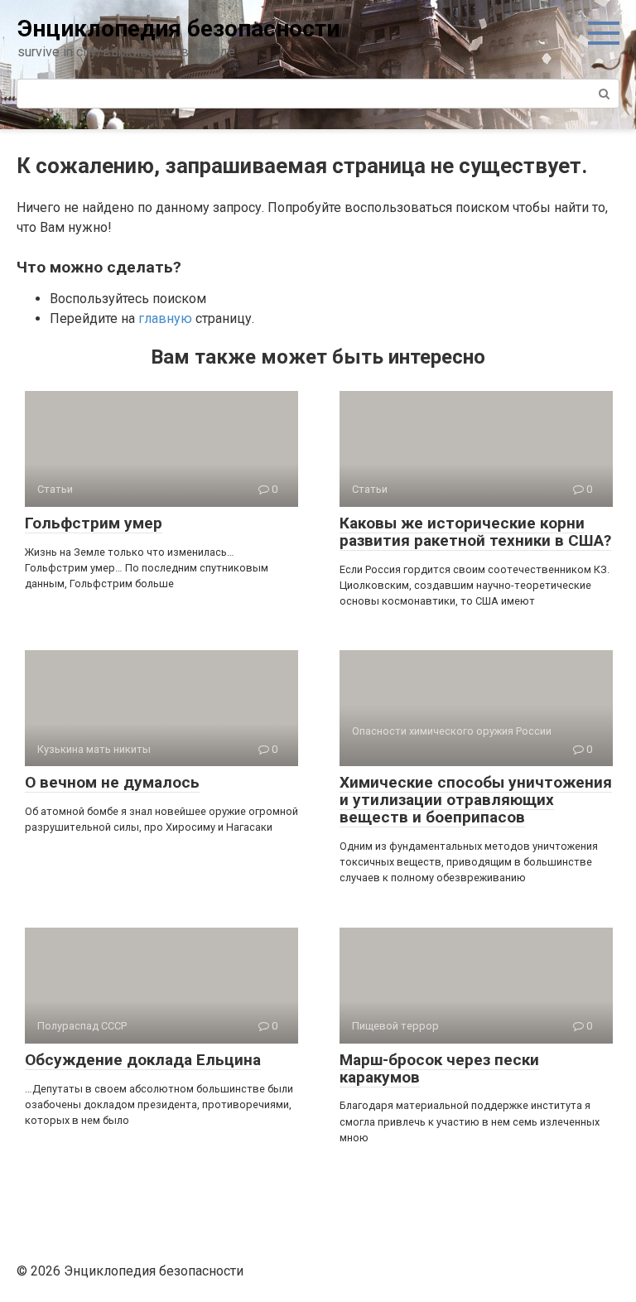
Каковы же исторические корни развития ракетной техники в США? (475, 532)
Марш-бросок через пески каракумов (439, 1068)
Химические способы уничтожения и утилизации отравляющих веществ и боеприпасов (476, 800)
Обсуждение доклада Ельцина (143, 1059)
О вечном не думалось (112, 782)
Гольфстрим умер (93, 523)
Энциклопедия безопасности (178, 28)
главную (165, 318)
